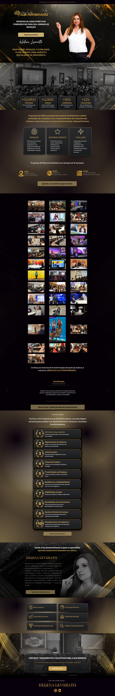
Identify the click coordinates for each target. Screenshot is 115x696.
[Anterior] (7, 390)
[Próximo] (107, 390)
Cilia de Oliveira (57, 380)
